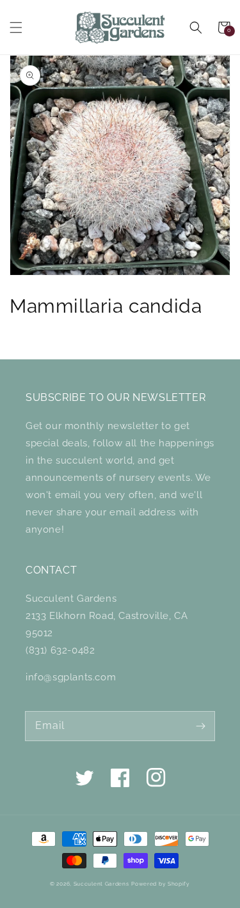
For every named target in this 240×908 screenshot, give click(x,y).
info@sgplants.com (71, 677)
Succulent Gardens (101, 884)
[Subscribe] (200, 726)
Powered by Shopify (160, 884)
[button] (16, 27)
